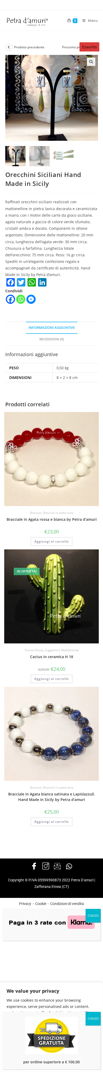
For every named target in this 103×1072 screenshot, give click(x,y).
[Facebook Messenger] (31, 299)
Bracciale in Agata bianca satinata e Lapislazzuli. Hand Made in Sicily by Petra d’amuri (51, 797)
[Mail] (57, 866)
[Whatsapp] (20, 299)
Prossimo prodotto (75, 47)
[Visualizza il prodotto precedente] (9, 47)
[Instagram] (46, 866)
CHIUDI (93, 915)
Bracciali (35, 513)
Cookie (40, 904)
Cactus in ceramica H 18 (51, 656)
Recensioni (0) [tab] (51, 339)
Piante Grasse (34, 650)
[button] (91, 62)
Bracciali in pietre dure (58, 513)
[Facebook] (10, 299)
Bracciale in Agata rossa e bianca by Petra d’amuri (52, 519)
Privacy (25, 904)
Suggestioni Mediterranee (61, 650)
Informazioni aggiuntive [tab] (52, 327)
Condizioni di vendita (67, 904)
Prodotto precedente (29, 47)
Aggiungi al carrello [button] (51, 541)
